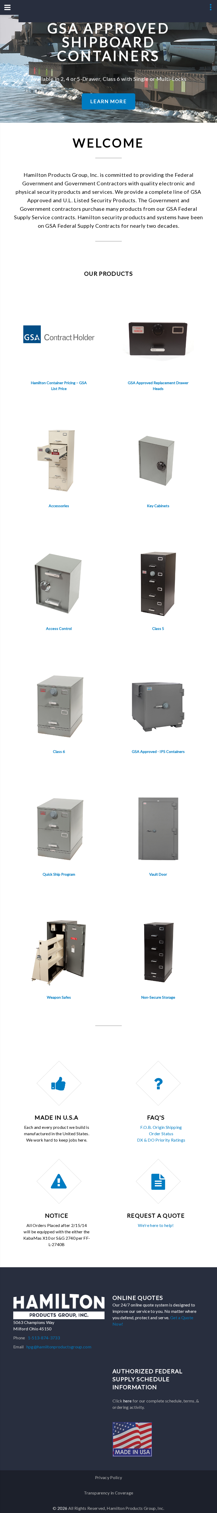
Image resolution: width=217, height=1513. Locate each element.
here (127, 1400)
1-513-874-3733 (44, 1337)
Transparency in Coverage (108, 1492)
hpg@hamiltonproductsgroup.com (58, 1346)
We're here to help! (156, 1225)
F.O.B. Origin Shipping (161, 1127)
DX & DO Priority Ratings (161, 1139)
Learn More (108, 101)
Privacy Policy (108, 1477)
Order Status (161, 1133)
